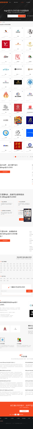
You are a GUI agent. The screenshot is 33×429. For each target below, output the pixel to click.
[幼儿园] (6, 133)
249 (30, 156)
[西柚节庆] (18, 107)
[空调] (18, 31)
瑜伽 (17, 278)
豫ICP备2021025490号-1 (11, 423)
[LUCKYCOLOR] (6, 31)
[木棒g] (6, 145)
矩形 (1, 272)
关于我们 (29, 418)
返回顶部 (28, 220)
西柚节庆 (18, 112)
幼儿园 (6, 137)
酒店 (14, 278)
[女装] (18, 133)
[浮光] (6, 107)
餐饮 (1, 278)
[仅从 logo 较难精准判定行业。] (5, 330)
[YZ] (18, 82)
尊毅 (30, 74)
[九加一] (6, 69)
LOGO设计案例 (12, 418)
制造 (4, 280)
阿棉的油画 (30, 246)
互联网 (21, 278)
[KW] (18, 95)
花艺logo (30, 231)
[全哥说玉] (18, 57)
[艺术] (6, 82)
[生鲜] (18, 44)
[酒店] (6, 120)
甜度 (30, 36)
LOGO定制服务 (28, 2)
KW (17, 99)
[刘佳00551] (18, 69)
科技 (30, 150)
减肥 (7, 280)
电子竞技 (28, 278)
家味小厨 (18, 150)
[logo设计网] (4, 2)
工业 (5, 61)
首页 (9, 2)
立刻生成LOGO (5, 171)
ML (30, 99)
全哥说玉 (18, 61)
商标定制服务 (24, 418)
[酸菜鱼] (18, 120)
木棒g (6, 150)
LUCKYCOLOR (6, 36)
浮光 (5, 112)
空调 (18, 36)
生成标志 (29, 291)
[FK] (6, 95)
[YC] (6, 44)
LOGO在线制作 (5, 418)
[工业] (6, 57)
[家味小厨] (18, 145)
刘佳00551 (17, 74)
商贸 (7, 278)
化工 (24, 278)
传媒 (4, 278)
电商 (1, 280)
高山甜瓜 (30, 61)
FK (5, 99)
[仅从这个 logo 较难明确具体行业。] (15, 330)
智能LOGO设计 (16, 2)
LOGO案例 (22, 2)
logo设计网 (6, 423)
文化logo (30, 243)
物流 (10, 278)
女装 (18, 137)
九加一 (6, 74)
